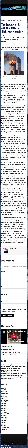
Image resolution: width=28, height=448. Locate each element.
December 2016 (4, 400)
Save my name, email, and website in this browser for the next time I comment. (13, 310)
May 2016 (3, 407)
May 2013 (3, 424)
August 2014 (4, 415)
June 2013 (3, 422)
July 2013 (3, 420)
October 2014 (4, 412)
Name (2, 287)
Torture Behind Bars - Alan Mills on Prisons (11, 352)
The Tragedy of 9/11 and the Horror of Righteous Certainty (12, 27)
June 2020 (3, 390)
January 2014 (4, 417)
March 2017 (4, 396)
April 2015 (3, 410)
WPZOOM (9, 447)
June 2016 (3, 405)
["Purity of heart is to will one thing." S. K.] (14, 8)
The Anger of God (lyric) (7, 365)
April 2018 (3, 395)
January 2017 (4, 398)
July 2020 (3, 388)
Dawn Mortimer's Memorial (7, 349)
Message (3, 271)
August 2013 (4, 419)
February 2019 (4, 393)
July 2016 (3, 403)
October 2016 (4, 402)
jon (3, 35)
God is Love (3, 20)
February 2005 (4, 429)
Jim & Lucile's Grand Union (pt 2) (8, 355)
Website (3, 302)
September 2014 (5, 414)
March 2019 (4, 391)
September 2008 (5, 427)
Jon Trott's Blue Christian (16, 444)
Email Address (4, 294)
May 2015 (3, 408)
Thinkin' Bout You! (7, 346)
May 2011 (3, 425)
